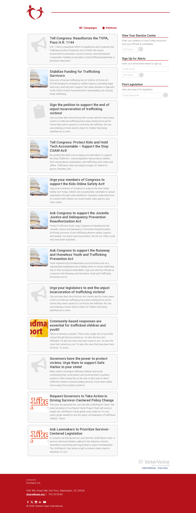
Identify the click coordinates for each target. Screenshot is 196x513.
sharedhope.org (35, 494)
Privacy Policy (163, 468)
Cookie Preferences (149, 468)
